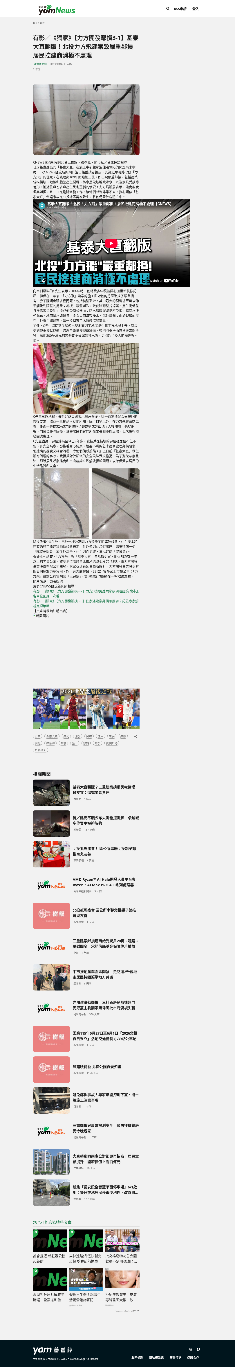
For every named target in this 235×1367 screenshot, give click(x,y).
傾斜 (86, 743)
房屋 (89, 736)
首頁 (35, 22)
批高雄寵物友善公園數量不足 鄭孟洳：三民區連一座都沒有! (121, 1259)
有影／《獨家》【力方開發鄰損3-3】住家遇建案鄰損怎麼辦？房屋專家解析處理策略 (86, 603)
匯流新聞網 (40, 64)
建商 (66, 736)
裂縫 (38, 743)
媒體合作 (193, 1357)
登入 (195, 9)
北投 (97, 743)
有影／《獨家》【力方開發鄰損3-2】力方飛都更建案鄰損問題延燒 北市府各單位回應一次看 (86, 593)
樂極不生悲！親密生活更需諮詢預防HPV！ (85, 1297)
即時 (42, 22)
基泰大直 (52, 736)
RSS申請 (180, 9)
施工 (75, 743)
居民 (112, 736)
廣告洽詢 (175, 1357)
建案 (123, 736)
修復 (63, 743)
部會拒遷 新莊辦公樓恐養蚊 (49, 1259)
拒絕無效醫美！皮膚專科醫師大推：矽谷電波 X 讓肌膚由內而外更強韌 (121, 1297)
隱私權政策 (156, 1357)
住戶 (100, 736)
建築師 (50, 743)
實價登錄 (112, 743)
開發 (78, 736)
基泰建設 (40, 750)
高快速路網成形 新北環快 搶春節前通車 (85, 1259)
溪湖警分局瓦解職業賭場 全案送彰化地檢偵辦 (48, 1297)
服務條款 (137, 1357)
